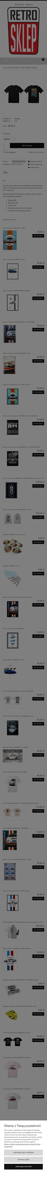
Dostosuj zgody (23, 1159)
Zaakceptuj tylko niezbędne (23, 1152)
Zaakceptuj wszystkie (23, 1166)
